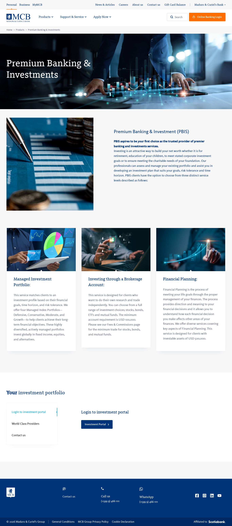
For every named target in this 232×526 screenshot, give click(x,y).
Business (24, 4)
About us (137, 4)
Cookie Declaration (123, 521)
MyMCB (37, 4)
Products (20, 30)
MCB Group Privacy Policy (93, 521)
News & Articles (105, 4)
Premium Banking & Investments (44, 30)
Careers (123, 4)
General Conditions (63, 521)
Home (9, 30)
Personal (11, 4)
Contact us (153, 4)
